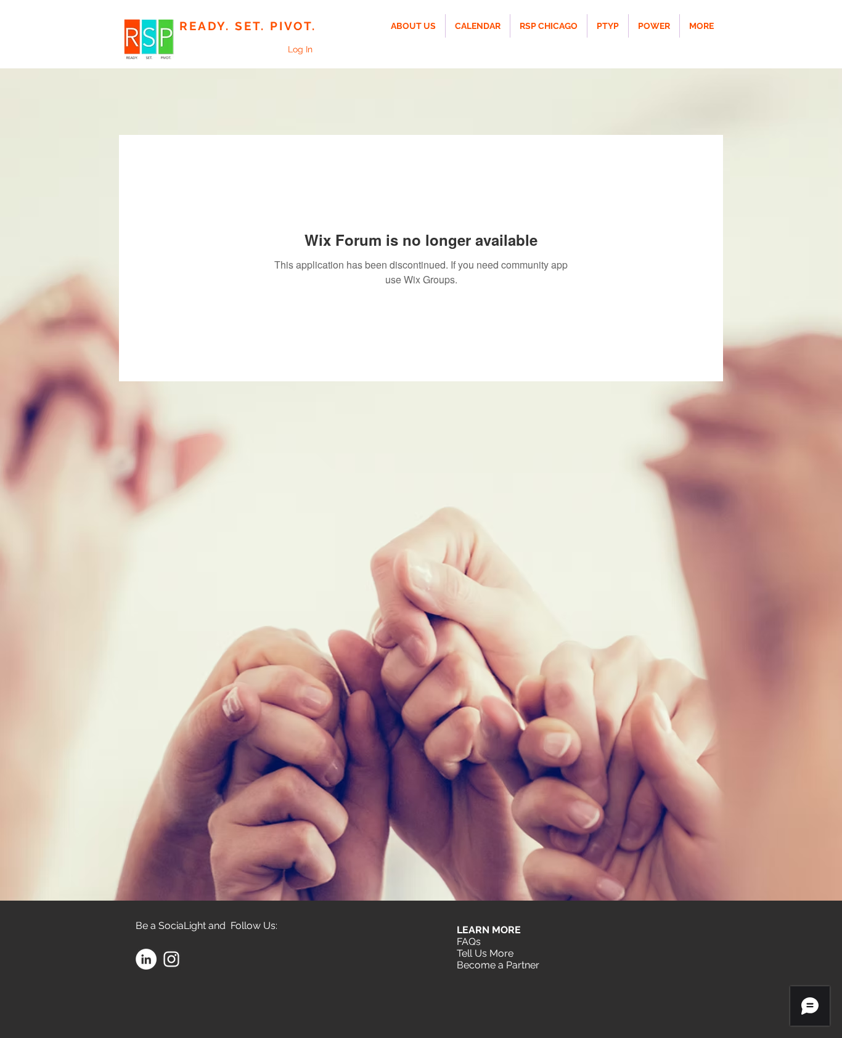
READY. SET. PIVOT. (247, 26)
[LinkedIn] (146, 959)
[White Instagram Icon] (171, 959)
